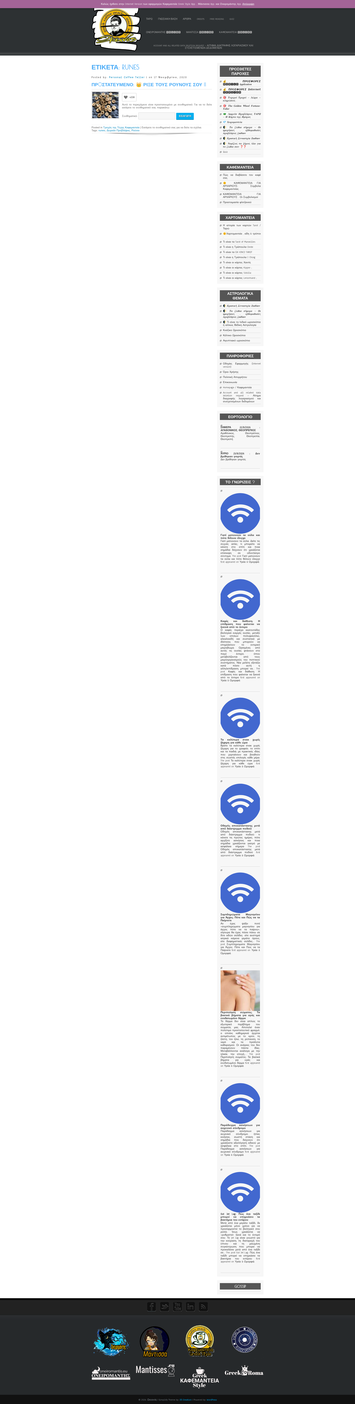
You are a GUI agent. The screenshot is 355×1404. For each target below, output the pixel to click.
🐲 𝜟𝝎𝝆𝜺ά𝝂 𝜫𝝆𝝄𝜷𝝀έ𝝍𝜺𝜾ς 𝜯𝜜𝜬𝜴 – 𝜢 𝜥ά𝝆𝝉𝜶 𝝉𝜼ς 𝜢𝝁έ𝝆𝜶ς (242, 115)
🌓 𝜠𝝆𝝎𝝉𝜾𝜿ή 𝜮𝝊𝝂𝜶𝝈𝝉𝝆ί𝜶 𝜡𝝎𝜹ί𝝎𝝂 (241, 138)
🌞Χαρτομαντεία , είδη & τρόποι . (242, 235)
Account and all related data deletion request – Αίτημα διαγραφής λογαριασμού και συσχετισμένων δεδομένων (203, 46)
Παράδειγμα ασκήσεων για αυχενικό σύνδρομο (240, 1127)
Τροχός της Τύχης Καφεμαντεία (121, 127)
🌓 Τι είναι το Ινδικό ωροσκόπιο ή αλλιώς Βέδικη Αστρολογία (242, 323)
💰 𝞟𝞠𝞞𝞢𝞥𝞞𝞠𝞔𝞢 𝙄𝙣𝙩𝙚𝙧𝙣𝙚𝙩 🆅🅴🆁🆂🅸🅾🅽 (242, 91)
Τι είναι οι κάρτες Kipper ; (237, 267)
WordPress (212, 1399)
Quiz (231, 19)
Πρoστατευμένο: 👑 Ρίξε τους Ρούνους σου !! (149, 84)
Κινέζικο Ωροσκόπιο (234, 330)
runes (102, 130)
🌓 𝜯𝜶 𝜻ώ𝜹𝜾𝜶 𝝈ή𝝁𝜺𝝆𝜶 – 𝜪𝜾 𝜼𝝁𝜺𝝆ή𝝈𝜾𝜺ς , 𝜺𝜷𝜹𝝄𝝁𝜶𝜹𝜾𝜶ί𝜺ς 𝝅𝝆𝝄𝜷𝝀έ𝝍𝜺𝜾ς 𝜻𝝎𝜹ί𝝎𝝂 (242, 130)
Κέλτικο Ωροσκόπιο (234, 335)
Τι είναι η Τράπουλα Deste (238, 247)
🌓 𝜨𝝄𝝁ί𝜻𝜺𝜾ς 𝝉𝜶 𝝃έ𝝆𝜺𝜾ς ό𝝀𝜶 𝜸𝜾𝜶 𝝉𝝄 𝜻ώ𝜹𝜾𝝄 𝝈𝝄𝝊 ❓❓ (242, 145)
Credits (200, 19)
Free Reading (217, 19)
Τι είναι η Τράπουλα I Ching (239, 257)
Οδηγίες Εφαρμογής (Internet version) (242, 365)
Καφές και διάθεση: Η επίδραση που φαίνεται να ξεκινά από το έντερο (240, 624)
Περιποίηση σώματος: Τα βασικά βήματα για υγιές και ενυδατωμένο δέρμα (240, 1015)
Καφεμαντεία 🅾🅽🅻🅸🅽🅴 (235, 32)
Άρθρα (187, 19)
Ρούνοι (135, 130)
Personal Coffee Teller (127, 77)
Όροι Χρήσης (231, 372)
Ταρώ (149, 19)
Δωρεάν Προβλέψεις (118, 130)
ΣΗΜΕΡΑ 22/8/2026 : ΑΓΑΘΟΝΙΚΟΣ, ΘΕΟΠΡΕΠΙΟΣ (240, 429)
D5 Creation (186, 1399)
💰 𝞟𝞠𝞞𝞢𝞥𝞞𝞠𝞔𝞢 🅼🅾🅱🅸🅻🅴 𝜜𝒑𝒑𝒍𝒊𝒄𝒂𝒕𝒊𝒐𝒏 (242, 83)
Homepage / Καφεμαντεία (237, 387)
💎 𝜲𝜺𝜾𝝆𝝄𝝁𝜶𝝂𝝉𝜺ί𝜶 (232, 122)
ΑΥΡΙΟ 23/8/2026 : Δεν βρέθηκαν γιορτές (240, 455)
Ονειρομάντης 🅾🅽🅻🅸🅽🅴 (163, 32)
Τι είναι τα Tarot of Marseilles (239, 242)
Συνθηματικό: (130, 116)
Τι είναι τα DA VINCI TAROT (237, 252)
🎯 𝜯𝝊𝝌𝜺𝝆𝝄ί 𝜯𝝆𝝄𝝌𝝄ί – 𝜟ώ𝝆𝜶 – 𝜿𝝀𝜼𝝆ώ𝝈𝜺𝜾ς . (242, 99)
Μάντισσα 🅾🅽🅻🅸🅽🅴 (200, 32)
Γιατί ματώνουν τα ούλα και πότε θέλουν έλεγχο (240, 537)
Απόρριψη (248, 4)
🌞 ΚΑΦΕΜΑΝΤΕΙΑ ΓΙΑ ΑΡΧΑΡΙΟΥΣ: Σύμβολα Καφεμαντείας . (242, 186)
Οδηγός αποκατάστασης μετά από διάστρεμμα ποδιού (240, 827)
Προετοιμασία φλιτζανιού (237, 202)
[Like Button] (126, 97)
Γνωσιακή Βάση (167, 19)
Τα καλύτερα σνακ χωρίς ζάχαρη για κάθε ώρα (240, 741)
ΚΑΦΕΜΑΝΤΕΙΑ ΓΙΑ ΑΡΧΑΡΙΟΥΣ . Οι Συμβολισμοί (242, 196)
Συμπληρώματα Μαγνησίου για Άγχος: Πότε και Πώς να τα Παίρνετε (240, 917)
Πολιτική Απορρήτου (235, 377)
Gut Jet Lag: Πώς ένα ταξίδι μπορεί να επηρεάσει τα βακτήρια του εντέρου (240, 1217)
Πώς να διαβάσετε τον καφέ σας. (242, 176)
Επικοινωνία (230, 382)
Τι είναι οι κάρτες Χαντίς (237, 262)
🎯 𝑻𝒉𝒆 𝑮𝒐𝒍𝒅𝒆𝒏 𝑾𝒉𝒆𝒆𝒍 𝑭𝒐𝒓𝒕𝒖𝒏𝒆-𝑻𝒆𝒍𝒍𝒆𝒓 (242, 107)
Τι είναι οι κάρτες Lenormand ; (240, 278)
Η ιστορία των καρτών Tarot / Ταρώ (242, 227)
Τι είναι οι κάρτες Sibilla (237, 273)
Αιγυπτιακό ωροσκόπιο (236, 340)
